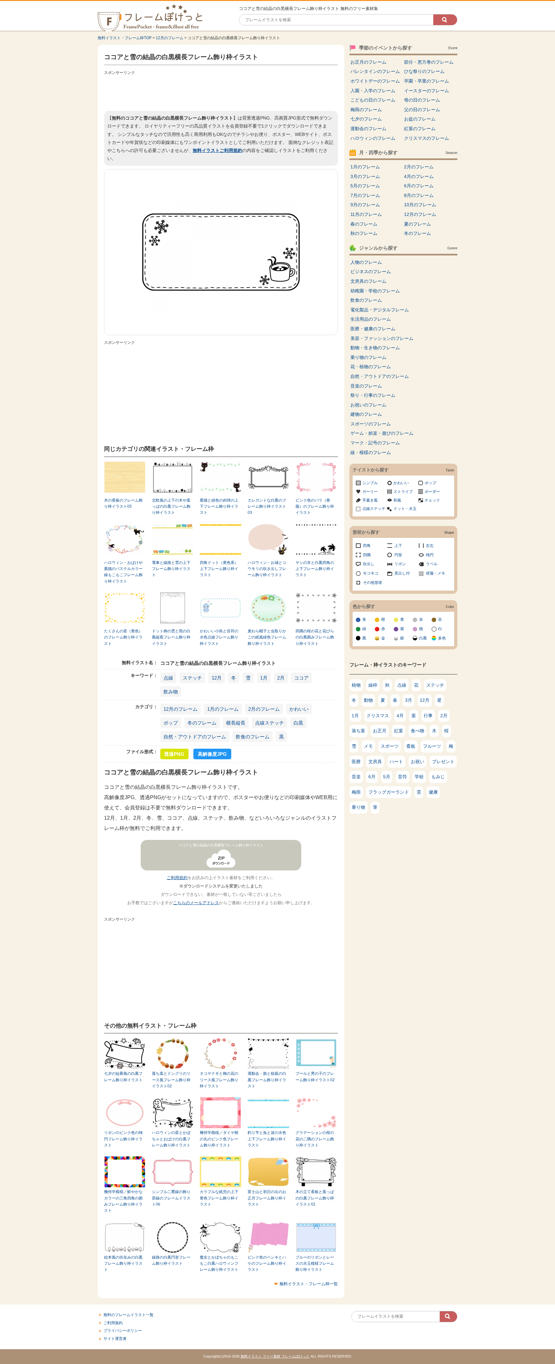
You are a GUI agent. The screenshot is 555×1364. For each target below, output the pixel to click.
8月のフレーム (419, 195)
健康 (433, 792)
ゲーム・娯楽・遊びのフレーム (381, 433)
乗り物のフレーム (368, 357)
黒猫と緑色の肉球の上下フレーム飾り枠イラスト (219, 506)
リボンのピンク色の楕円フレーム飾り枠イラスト (123, 1138)
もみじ (438, 776)
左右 (430, 545)
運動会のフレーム (368, 128)
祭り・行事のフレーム (372, 395)
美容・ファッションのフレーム (381, 338)
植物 (356, 685)
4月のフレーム (419, 176)
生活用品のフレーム (370, 319)
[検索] (445, 19)
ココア (301, 678)
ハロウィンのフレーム (372, 138)
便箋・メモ (435, 573)
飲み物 (170, 691)
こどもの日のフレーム (372, 100)
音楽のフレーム (366, 385)
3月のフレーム (365, 176)
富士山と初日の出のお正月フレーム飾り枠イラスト (267, 1198)
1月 (264, 678)
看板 (410, 746)
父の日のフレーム (422, 109)
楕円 (430, 555)
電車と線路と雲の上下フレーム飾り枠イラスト (171, 568)
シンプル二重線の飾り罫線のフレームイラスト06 (171, 1198)
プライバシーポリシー (122, 1330)
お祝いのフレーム (368, 404)
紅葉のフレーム (420, 128)
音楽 (356, 776)
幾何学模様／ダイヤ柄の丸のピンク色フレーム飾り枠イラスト (219, 1138)
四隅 (367, 555)
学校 (419, 776)
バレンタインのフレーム (375, 71)
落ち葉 (358, 730)
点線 (168, 678)
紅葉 (398, 730)
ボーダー (432, 491)
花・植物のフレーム (370, 366)
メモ (368, 746)
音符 (402, 776)
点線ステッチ (269, 723)
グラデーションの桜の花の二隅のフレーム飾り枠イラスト (314, 1138)
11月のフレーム (366, 214)
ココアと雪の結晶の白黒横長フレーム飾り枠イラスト (221, 845)
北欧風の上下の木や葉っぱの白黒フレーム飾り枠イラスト (171, 506)
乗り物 (358, 807)
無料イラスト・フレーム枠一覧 (308, 1283)
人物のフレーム (366, 262)
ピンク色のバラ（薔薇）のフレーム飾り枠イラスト (314, 506)
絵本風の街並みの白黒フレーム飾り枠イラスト (123, 1263)
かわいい (299, 709)
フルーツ (432, 746)
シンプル (370, 483)
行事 (428, 715)
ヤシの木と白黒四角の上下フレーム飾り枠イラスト (314, 568)
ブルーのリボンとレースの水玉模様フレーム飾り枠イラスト (314, 1263)
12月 (217, 678)
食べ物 (417, 730)
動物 (368, 700)
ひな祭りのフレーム (424, 71)
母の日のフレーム (422, 100)
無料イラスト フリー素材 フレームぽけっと (275, 1356)
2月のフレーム (264, 709)
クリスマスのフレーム (426, 138)
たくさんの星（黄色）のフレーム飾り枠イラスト (123, 637)
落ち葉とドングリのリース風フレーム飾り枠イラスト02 (171, 1079)
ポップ (170, 723)
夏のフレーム (417, 224)
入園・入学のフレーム (372, 90)
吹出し (368, 564)
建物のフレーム (366, 414)
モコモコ (370, 573)
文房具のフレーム (368, 281)
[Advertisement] (221, 91)
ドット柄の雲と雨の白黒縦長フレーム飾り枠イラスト (171, 637)
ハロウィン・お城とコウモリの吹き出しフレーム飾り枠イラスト (267, 568)
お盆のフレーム (420, 118)
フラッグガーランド (388, 792)
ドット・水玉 (405, 508)
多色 (442, 638)
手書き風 (370, 500)
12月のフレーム (169, 38)
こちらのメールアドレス (196, 902)
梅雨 (356, 792)
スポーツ (390, 746)
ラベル (431, 564)
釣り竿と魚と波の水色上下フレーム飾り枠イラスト (267, 1138)
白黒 (298, 723)
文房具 (375, 761)
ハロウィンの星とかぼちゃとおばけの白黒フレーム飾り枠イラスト (171, 1138)
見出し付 (402, 573)
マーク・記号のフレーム (375, 442)
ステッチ (192, 678)
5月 (386, 776)
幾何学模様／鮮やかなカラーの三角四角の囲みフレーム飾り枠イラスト (123, 1201)
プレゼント (443, 761)
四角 (367, 545)
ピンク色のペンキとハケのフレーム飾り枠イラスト (267, 1263)
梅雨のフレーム (366, 109)
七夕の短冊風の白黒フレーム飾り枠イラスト (123, 1076)
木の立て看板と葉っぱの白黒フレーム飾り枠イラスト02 (314, 1198)
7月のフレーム (365, 195)
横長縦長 (235, 723)
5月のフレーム (365, 185)
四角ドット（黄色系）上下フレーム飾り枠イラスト (219, 568)
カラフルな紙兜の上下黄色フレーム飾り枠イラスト (219, 1198)
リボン (400, 564)
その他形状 (372, 582)
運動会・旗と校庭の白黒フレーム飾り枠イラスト (267, 1079)
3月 (408, 700)
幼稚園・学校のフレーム (375, 290)
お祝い (417, 761)
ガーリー (370, 491)
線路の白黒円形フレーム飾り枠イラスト (171, 1260)
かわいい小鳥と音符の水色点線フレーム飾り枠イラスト (219, 637)
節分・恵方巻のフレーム (429, 62)
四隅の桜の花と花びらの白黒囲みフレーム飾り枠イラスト (314, 637)
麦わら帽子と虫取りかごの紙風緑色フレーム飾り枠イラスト (267, 637)
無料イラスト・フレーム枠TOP (125, 38)
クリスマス (377, 715)
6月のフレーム (419, 185)
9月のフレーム (365, 204)
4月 (400, 715)
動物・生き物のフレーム (375, 347)
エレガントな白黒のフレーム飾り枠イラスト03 (267, 506)
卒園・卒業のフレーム (426, 81)
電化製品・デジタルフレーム (379, 309)
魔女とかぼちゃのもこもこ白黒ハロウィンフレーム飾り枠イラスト (219, 1263)
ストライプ (403, 491)
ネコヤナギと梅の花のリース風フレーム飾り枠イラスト (219, 1079)
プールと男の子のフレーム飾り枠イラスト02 (315, 1076)
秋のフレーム (363, 233)
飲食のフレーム (252, 736)
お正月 (379, 730)
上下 (398, 545)
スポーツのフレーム (370, 423)
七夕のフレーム (366, 118)
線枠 (372, 685)
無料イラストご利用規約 (217, 150)
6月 (371, 776)
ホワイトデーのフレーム (375, 81)
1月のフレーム (223, 709)
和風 (397, 500)
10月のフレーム (420, 204)
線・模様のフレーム (370, 452)
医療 (356, 761)
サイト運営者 (115, 1338)
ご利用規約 (177, 877)
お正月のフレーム (368, 62)
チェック (432, 500)
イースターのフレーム (426, 90)
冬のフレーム (202, 723)
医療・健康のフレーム (372, 328)
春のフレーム (363, 224)
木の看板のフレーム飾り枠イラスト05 (123, 503)
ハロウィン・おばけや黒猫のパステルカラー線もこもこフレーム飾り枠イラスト (123, 572)
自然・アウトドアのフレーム (194, 736)
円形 (398, 555)
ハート (396, 761)
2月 (281, 678)
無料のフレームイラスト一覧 (128, 1315)
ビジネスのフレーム (370, 271)
